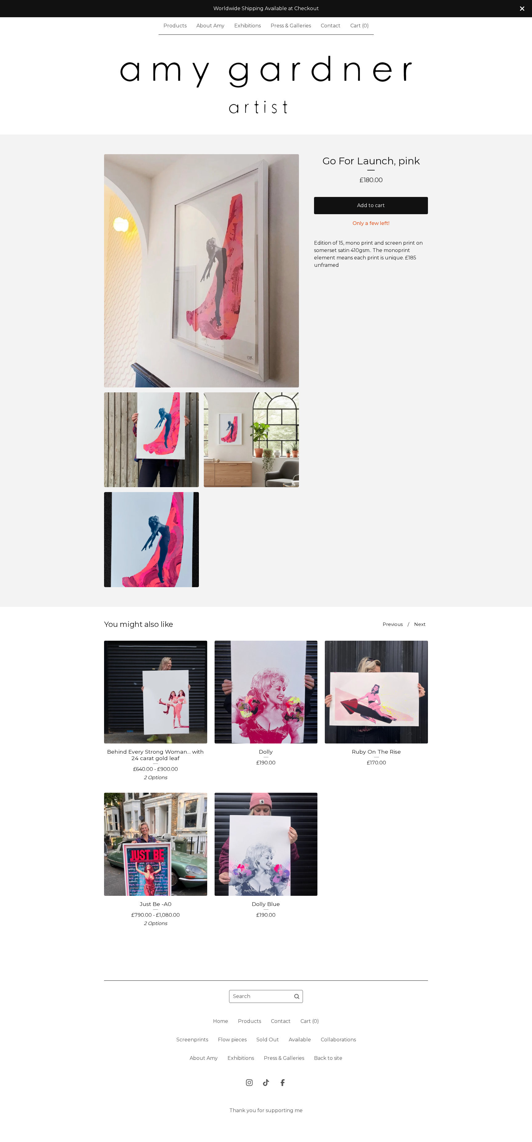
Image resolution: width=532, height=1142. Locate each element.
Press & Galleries (291, 26)
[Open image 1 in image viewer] (201, 270)
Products (175, 26)
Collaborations (338, 1040)
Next (419, 624)
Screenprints (192, 1040)
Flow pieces (232, 1040)
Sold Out (267, 1040)
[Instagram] (249, 1082)
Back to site (328, 1058)
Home (220, 1021)
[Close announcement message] (522, 9)
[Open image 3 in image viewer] (251, 439)
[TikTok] (266, 1082)
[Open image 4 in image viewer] (151, 539)
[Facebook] (282, 1082)
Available (300, 1040)
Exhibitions (247, 26)
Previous (393, 624)
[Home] (266, 84)
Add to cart (371, 205)
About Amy (210, 26)
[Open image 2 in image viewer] (151, 439)
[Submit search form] (296, 996)
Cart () (359, 26)
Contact (331, 26)
